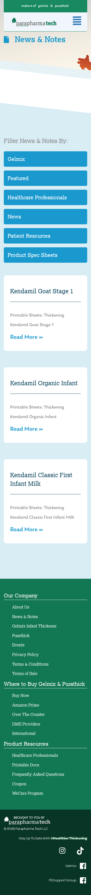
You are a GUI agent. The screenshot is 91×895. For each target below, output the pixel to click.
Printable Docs (25, 765)
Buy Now (20, 695)
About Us (20, 607)
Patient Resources (29, 235)
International (24, 733)
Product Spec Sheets (32, 254)
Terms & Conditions (30, 664)
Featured (18, 178)
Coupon (19, 784)
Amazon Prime (25, 705)
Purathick (21, 635)
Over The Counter (28, 714)
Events (18, 645)
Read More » (26, 337)
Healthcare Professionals (37, 197)
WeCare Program (27, 793)
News (14, 216)
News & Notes (25, 616)
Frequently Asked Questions (38, 774)
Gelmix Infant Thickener (34, 626)
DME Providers (26, 724)
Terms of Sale (24, 673)
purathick (62, 6)
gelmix (43, 6)
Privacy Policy (25, 654)
